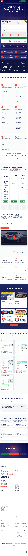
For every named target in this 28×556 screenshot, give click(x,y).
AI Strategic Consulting (18, 500)
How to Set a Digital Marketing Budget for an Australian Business (17, 529)
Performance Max (3, 499)
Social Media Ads (3, 502)
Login (10, 551)
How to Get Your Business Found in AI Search (10, 529)
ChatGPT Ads (3, 496)
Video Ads (2, 505)
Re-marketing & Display (4, 501)
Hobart (13, 536)
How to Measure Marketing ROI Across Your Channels (24, 527)
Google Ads (2, 497)
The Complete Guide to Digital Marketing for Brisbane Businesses (3, 527)
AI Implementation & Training (18, 502)
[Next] (27, 410)
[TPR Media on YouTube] (6, 480)
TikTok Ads (2, 504)
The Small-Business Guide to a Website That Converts (17, 527)
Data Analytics (17, 507)
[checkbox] (2, 34)
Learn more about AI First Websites (5, 203)
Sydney (2, 536)
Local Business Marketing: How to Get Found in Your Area (24, 529)
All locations (25, 534)
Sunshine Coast (9, 537)
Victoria (19, 537)
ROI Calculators (4, 490)
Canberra (8, 535)
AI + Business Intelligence (22, 34)
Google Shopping (3, 498)
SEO (11, 34)
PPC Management (3, 495)
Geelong (14, 535)
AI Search (4, 34)
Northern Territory (25, 539)
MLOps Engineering (17, 505)
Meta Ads (2, 503)
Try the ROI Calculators (15, 459)
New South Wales (19, 536)
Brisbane (2, 535)
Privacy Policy (20, 41)
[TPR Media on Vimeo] (8, 480)
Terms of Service (23, 41)
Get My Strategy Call (14, 37)
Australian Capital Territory (25, 537)
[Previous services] (1, 189)
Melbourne (2, 537)
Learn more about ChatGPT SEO (14, 203)
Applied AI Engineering (18, 503)
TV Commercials (3, 506)
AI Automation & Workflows (18, 497)
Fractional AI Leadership (18, 504)
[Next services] (27, 189)
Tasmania (25, 535)
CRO (11, 35)
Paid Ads (4, 35)
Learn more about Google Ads (22, 203)
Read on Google (14, 401)
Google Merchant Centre (4, 500)
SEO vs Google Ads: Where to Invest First (10, 526)
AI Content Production (18, 498)
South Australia (20, 540)
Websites (20, 35)
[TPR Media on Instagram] (3, 480)
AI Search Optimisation (18, 495)
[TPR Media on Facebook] (1, 480)
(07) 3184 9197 (3, 484)
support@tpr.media (3, 485)
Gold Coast (8, 536)
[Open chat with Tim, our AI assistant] (26, 552)
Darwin (13, 537)
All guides (26, 524)
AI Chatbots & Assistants (18, 496)
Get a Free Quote (4, 227)
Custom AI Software (17, 499)
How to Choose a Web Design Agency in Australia (4, 530)
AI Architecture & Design (18, 501)
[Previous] (1, 410)
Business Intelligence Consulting (19, 506)
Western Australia (19, 539)
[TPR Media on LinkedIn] (5, 480)
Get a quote (6, 201)
